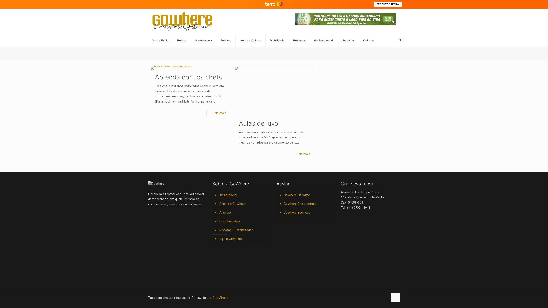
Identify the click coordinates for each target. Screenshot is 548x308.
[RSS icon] (380, 298)
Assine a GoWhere (232, 204)
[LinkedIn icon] (367, 298)
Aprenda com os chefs (188, 77)
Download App (229, 221)
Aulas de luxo (258, 123)
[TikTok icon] (385, 298)
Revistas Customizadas (236, 230)
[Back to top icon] (395, 297)
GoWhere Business (297, 212)
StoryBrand (220, 298)
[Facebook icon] (358, 298)
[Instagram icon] (371, 298)
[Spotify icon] (376, 298)
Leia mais (219, 113)
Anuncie (225, 212)
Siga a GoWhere (230, 239)
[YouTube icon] (362, 298)
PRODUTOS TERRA (388, 4)
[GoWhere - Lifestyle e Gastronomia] (182, 21)
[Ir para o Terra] (274, 4)
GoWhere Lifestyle (297, 195)
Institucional (228, 195)
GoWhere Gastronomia (300, 204)
